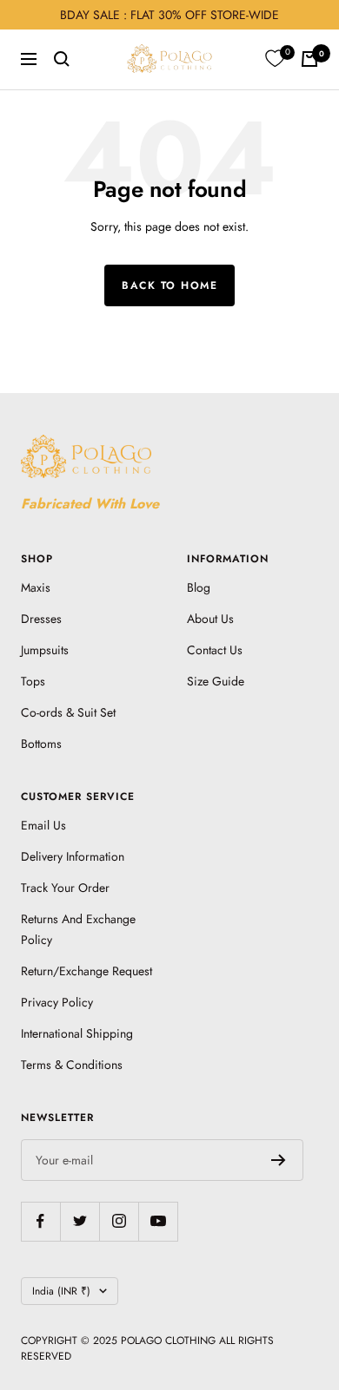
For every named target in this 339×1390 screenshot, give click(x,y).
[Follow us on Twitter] (79, 1221)
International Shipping (77, 1033)
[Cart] (309, 59)
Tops (33, 681)
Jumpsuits (45, 650)
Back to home (169, 285)
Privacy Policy (57, 1002)
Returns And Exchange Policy (78, 929)
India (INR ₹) (61, 1291)
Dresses (41, 618)
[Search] (62, 59)
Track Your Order (65, 887)
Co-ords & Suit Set (68, 712)
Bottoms (41, 743)
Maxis (35, 587)
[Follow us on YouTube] (157, 1221)
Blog (198, 587)
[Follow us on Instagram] (118, 1221)
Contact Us (215, 650)
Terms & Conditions (72, 1064)
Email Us (43, 825)
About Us (210, 618)
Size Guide (215, 681)
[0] (274, 59)
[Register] (278, 1160)
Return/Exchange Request (86, 971)
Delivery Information (72, 856)
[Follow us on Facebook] (40, 1221)
